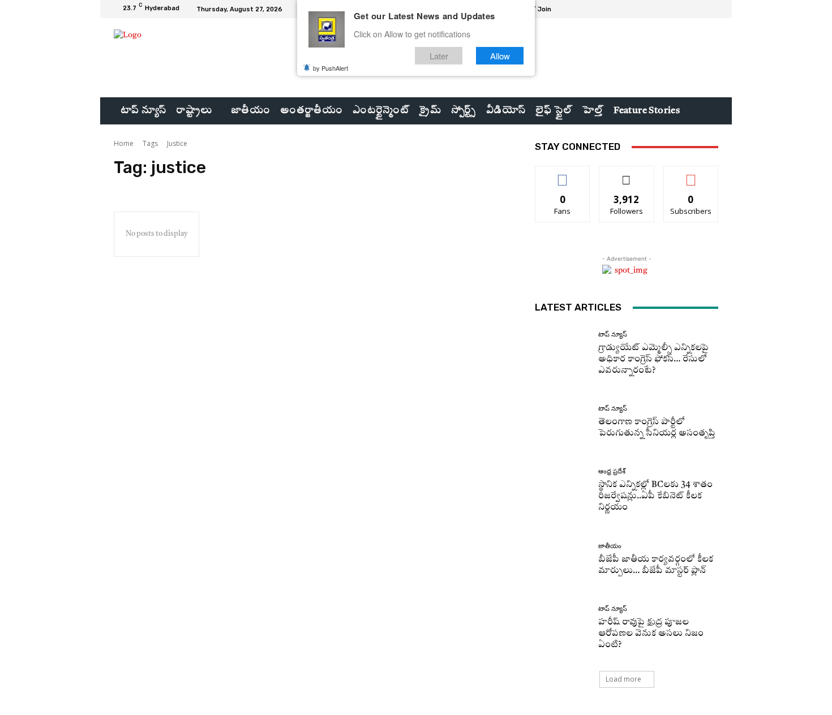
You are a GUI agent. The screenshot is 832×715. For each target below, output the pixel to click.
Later (439, 56)
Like (562, 174)
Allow (500, 56)
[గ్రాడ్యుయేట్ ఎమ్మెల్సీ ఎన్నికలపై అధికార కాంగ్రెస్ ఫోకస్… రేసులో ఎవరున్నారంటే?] (562, 353)
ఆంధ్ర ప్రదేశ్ (611, 471)
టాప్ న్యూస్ (612, 334)
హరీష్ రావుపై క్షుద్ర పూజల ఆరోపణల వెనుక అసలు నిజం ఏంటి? (651, 633)
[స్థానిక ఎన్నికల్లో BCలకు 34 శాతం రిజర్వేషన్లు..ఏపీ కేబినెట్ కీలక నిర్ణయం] (562, 490)
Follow (627, 174)
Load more (623, 679)
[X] (698, 9)
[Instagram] (684, 9)
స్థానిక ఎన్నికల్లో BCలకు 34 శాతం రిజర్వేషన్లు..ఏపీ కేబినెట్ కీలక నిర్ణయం (655, 496)
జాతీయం (609, 546)
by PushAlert (330, 67)
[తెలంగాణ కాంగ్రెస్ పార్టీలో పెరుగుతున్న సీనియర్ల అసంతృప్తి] (562, 422)
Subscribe (691, 174)
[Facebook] (670, 9)
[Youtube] (711, 9)
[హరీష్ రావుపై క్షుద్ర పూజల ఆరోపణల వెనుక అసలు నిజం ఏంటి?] (562, 628)
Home (124, 143)
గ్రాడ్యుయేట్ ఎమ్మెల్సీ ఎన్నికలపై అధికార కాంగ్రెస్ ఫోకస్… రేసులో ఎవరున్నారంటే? (653, 359)
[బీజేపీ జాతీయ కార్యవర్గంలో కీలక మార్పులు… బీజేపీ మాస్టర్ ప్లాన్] (562, 559)
